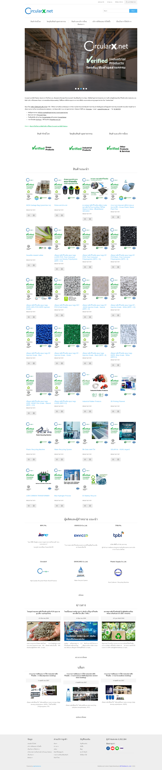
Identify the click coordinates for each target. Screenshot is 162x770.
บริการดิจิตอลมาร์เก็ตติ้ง (101, 21)
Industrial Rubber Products (91, 401)
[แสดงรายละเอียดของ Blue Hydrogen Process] (66, 479)
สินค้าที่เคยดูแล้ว (58, 752)
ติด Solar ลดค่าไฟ (88, 449)
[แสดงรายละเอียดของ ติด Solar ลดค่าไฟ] (95, 433)
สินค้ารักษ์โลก (36, 21)
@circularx (89, 109)
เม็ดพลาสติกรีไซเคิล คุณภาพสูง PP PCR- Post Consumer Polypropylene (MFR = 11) (94, 257)
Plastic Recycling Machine (35, 449)
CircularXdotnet (62, 117)
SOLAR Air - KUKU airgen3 (120, 449)
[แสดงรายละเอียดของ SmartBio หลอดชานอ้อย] (38, 239)
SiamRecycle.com (55, 119)
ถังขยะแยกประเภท (60, 205)
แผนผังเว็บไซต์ (32, 743)
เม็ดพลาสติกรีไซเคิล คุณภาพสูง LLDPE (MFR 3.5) (65, 402)
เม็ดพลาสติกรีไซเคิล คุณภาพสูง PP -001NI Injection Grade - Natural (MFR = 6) (94, 307)
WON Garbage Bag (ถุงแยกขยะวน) (38, 205)
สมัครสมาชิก (101, 2)
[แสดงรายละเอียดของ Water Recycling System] (66, 433)
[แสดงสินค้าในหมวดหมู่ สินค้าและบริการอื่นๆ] (118, 148)
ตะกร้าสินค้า (83, 752)
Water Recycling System (63, 449)
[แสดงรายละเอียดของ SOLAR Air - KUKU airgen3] (123, 433)
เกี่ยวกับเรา (31, 755)
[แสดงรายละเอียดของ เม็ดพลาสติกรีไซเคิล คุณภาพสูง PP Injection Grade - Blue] (38, 337)
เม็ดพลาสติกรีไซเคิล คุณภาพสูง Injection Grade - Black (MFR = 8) (94, 354)
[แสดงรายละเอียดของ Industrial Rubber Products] (95, 385)
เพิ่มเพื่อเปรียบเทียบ (28, 215)
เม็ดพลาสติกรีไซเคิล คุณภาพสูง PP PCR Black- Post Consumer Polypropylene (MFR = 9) (123, 257)
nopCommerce (37, 766)
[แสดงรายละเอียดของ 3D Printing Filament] (123, 385)
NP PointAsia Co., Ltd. (125, 766)
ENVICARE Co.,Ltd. (81, 561)
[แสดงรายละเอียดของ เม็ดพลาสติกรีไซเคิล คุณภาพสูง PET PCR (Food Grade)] (66, 289)
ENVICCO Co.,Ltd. (81, 525)
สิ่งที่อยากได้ (83, 755)
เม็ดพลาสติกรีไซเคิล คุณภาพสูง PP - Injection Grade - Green (66, 354)
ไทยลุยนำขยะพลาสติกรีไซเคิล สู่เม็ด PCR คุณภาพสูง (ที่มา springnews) (43, 612)
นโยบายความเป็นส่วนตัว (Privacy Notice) (40, 752)
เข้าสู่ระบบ (109, 2)
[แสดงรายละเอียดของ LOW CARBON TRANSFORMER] (38, 479)
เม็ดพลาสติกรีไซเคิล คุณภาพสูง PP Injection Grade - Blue (38, 354)
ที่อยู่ (81, 749)
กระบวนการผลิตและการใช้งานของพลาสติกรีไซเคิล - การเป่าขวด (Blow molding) (118, 675)
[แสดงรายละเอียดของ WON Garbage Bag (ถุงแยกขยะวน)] (38, 189)
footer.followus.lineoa (117, 748)
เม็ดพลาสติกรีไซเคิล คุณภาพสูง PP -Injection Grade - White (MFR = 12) (123, 306)
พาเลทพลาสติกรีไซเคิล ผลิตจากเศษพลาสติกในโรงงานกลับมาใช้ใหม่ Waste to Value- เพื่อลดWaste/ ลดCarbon (94, 208)
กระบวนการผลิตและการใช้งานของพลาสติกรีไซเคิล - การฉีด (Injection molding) (43, 675)
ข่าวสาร (56, 746)
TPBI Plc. (118, 525)
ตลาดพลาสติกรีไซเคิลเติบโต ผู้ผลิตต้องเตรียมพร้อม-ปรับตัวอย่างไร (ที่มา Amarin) (118, 612)
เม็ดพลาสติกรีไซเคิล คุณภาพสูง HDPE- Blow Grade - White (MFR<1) (121, 355)
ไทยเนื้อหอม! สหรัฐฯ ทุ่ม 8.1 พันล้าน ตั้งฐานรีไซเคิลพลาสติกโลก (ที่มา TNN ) (81, 612)
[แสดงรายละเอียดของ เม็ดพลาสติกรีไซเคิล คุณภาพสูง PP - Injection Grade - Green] (66, 337)
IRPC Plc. (43, 525)
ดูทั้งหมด (81, 595)
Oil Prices (38, 119)
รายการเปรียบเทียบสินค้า (61, 755)
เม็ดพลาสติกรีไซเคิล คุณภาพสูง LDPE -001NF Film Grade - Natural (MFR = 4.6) (38, 403)
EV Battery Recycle (89, 496)
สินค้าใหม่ (57, 757)
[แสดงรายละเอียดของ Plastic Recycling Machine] (38, 433)
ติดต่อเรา (81, 24)
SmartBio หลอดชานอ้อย (34, 255)
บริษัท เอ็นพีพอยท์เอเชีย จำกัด (39, 107)
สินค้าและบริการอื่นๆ (79, 21)
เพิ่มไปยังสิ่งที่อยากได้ (33, 215)
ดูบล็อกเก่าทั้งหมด (81, 717)
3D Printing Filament (118, 401)
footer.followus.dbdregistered (121, 748)
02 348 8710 (117, 109)
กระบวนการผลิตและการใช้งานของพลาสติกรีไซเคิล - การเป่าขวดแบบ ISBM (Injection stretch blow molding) (81, 675)
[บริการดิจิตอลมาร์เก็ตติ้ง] (81, 59)
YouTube (112, 748)
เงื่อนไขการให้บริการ (123, 21)
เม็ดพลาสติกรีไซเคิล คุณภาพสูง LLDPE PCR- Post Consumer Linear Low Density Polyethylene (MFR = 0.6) (65, 258)
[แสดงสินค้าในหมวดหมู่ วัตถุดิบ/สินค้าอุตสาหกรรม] (81, 148)
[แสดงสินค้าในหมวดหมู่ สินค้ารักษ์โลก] (43, 148)
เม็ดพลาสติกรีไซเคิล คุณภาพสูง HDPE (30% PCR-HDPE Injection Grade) (38, 307)
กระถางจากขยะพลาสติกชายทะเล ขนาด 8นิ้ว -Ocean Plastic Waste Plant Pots (122, 207)
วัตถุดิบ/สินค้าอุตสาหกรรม (56, 21)
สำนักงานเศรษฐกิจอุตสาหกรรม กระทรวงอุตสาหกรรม (53, 112)
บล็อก (55, 749)
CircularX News (42, 115)
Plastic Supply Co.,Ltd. (118, 561)
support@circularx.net (103, 109)
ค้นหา (133, 11)
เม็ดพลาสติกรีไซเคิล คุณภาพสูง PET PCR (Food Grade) (66, 306)
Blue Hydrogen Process (62, 496)
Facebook (108, 748)
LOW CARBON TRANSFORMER (37, 496)
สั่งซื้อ (81, 746)
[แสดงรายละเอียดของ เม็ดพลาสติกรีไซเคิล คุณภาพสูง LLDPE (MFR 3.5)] (66, 385)
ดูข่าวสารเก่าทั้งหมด (81, 657)
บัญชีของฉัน (83, 743)
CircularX (43, 561)
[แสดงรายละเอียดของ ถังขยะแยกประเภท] (66, 189)
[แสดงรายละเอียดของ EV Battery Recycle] (95, 479)
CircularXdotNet (46, 117)
